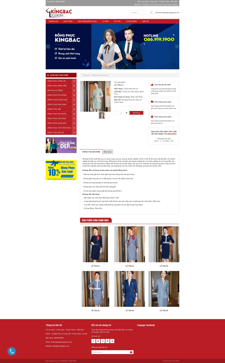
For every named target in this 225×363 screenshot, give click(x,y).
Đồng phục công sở (56, 81)
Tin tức (117, 21)
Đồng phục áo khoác (56, 114)
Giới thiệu (68, 21)
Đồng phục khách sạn (100, 75)
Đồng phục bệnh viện (57, 86)
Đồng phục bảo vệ (55, 132)
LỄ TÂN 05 (130, 310)
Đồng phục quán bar (56, 123)
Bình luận (108, 152)
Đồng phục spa (54, 109)
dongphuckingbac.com (61, 346)
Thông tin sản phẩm (91, 152)
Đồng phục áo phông (57, 95)
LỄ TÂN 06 (164, 310)
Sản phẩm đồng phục (87, 21)
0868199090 (60, 1)
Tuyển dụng (131, 21)
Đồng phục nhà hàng (56, 104)
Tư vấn (105, 21)
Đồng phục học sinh (56, 118)
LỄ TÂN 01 (95, 266)
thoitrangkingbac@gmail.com (168, 12)
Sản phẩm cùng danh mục (95, 220)
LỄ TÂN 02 (130, 266)
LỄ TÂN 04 (95, 310)
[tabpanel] (102, 115)
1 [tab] (95, 120)
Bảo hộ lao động (55, 90)
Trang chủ (53, 21)
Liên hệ (145, 21)
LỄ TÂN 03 (164, 266)
